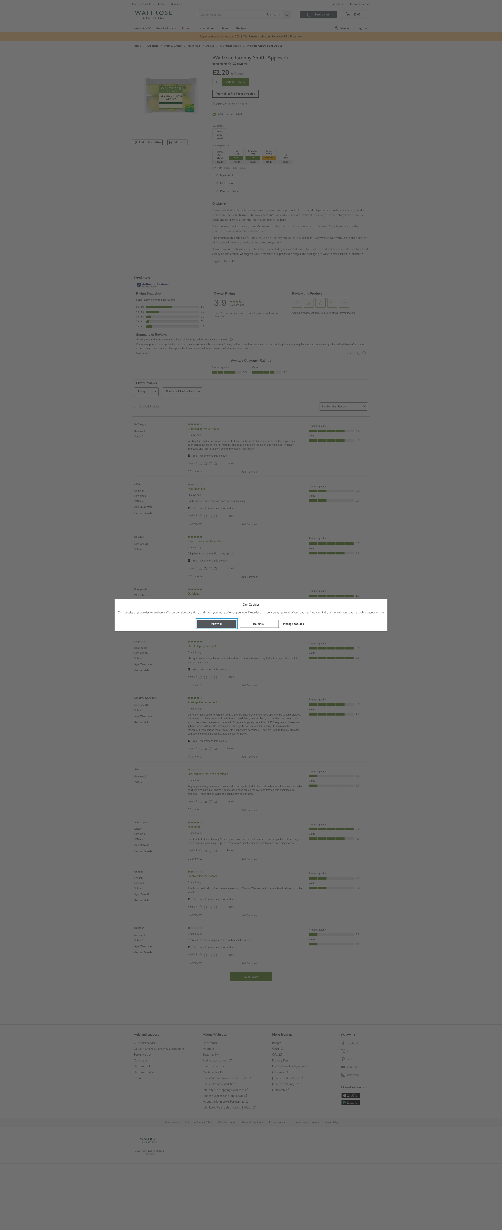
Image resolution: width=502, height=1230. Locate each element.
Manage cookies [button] (293, 624)
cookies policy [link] (357, 612)
